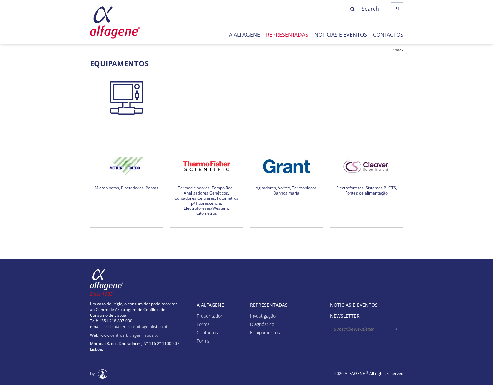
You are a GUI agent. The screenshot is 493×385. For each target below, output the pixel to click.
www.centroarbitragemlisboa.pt (129, 335)
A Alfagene (244, 34)
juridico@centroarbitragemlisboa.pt (134, 326)
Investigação (263, 316)
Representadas (287, 34)
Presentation (210, 316)
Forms (203, 324)
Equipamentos (265, 333)
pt (397, 8)
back (398, 50)
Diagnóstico (262, 324)
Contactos (388, 34)
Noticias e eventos (340, 34)
